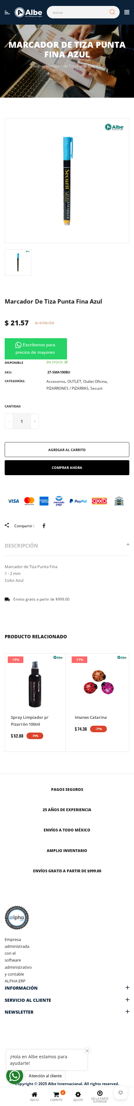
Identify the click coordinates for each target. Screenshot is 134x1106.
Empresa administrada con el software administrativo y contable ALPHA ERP (18, 960)
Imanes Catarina (91, 717)
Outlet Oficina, (95, 381)
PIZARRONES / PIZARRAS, (67, 388)
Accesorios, (56, 381)
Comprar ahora (67, 467)
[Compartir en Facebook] (45, 525)
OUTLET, (74, 381)
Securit (96, 388)
